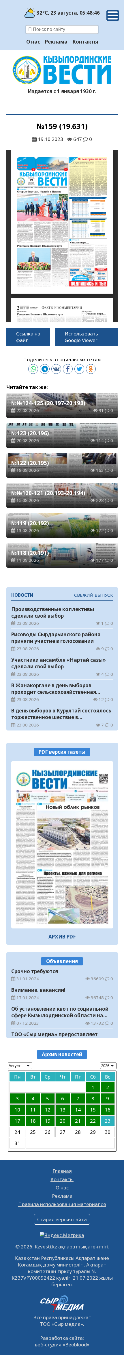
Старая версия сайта (62, 1219)
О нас (33, 41)
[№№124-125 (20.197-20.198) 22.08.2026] (62, 844)
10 (17, 1109)
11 (33, 1109)
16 (107, 1109)
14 (78, 1109)
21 (78, 1121)
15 (93, 1109)
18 (33, 1121)
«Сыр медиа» (67, 1324)
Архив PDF (62, 936)
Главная (62, 1171)
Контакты (85, 41)
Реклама (56, 41)
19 (47, 1121)
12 (47, 1109)
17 (17, 1121)
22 (93, 1121)
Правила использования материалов (62, 1204)
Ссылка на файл (28, 336)
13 (62, 1109)
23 (107, 1121)
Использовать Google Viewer (81, 336)
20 (62, 1121)
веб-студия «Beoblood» (62, 1344)
